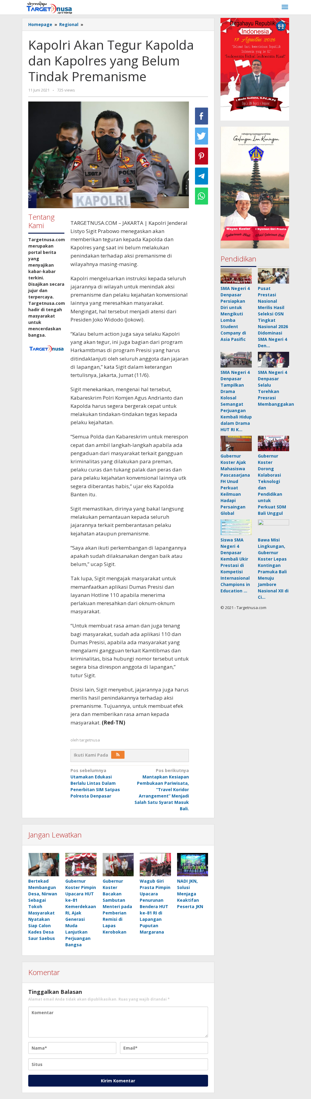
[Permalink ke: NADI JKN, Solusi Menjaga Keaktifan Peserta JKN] (192, 865)
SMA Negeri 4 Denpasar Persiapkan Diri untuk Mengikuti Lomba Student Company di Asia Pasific (235, 313)
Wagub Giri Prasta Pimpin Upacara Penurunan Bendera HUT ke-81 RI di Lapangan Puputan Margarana (155, 906)
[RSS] (118, 755)
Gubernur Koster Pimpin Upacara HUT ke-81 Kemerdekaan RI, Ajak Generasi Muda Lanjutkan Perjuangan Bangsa (80, 912)
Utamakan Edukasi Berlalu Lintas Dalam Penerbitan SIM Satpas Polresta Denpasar (95, 783)
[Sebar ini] (201, 116)
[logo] (46, 348)
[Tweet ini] (201, 136)
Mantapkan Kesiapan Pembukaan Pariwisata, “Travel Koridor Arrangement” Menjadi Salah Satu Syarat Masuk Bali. (162, 789)
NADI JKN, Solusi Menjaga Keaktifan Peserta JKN (190, 893)
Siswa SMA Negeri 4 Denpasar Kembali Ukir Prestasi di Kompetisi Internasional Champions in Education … (235, 565)
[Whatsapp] (201, 196)
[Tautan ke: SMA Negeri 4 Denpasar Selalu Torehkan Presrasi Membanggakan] (273, 360)
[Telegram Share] (201, 176)
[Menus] (285, 7)
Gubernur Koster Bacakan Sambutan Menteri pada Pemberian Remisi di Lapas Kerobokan (117, 906)
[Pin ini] (201, 156)
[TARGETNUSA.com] (49, 7)
